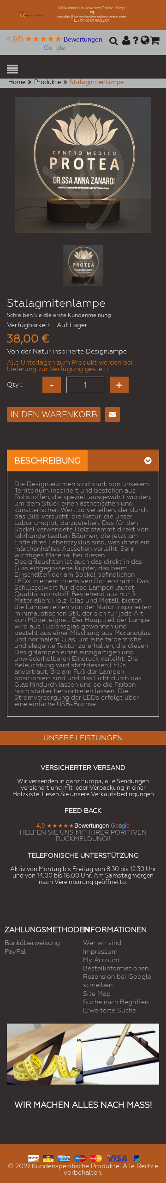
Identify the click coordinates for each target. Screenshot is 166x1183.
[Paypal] (136, 1157)
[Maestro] (80, 1157)
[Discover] (33, 1157)
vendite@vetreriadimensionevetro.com (91, 17)
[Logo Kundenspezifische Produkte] (32, 15)
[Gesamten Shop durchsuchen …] (112, 44)
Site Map (97, 993)
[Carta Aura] (48, 1157)
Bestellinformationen (115, 968)
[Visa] (117, 1157)
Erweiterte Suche (109, 1010)
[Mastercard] (95, 1157)
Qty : (14, 384)
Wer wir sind (102, 942)
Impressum (100, 951)
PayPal (15, 951)
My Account (101, 959)
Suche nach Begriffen (115, 1002)
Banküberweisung (32, 942)
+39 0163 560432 (93, 21)
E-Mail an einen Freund (112, 414)
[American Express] (64, 1157)
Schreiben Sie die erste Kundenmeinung (59, 315)
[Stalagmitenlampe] (83, 265)
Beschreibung (47, 460)
